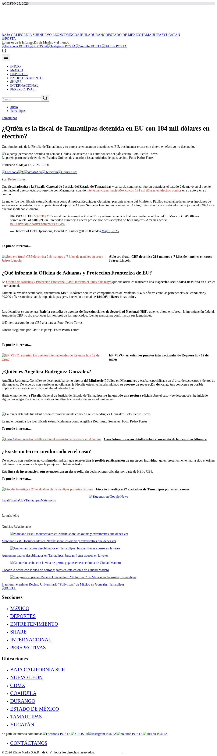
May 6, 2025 (110, 231)
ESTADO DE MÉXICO (34, 709)
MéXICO (19, 608)
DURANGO (22, 701)
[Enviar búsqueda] (45, 98)
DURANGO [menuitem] (99, 35)
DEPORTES (23, 616)
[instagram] (61, 46)
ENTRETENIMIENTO (34, 624)
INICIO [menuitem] (15, 66)
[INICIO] (9, 38)
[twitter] (38, 46)
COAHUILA (23, 693)
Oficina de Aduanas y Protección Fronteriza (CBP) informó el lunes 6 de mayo (59, 282)
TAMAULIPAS (26, 716)
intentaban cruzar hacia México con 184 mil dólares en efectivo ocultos (134, 190)
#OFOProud (18, 224)
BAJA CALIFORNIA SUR (37, 669)
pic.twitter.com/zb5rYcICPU (46, 224)
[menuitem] (112, 608)
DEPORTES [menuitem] (19, 74)
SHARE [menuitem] (16, 81)
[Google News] (108, 496)
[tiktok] (114, 46)
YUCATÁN (22, 724)
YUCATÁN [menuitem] (171, 35)
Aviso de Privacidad (108, 752)
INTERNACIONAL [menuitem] (24, 85)
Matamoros (48, 500)
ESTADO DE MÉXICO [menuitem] (125, 35)
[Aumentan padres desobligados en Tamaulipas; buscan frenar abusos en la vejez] (65, 548)
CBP (22, 500)
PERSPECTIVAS (28, 647)
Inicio (14, 107)
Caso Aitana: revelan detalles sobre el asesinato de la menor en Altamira (155, 439)
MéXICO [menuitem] (16, 70)
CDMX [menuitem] (67, 35)
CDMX (17, 685)
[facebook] (16, 46)
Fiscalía (14, 500)
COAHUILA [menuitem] (81, 35)
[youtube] (89, 46)
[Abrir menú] (6, 57)
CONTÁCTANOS (28, 743)
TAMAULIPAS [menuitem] (152, 35)
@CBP (41, 216)
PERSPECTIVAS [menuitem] (22, 89)
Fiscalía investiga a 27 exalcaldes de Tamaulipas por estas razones (142, 489)
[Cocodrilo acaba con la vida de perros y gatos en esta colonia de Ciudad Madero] (65, 563)
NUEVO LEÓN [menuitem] (50, 35)
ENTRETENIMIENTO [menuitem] (26, 78)
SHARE (18, 632)
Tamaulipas (17, 111)
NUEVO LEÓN (26, 677)
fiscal (5, 500)
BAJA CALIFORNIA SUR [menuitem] (20, 35)
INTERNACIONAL (30, 639)
